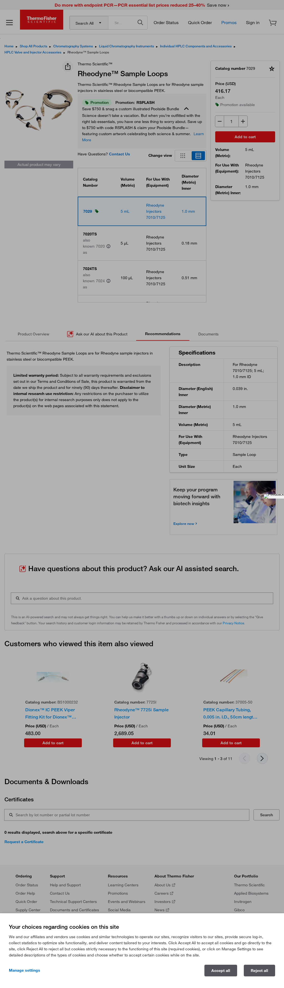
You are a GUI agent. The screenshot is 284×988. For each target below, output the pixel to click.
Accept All (220, 970)
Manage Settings (24, 970)
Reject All (259, 970)
